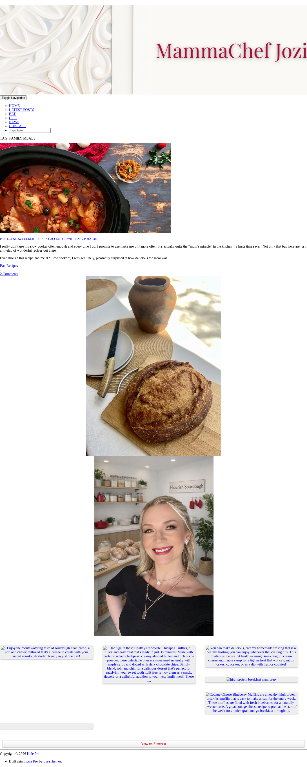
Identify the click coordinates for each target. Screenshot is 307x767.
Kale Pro (33, 754)
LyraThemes (52, 761)
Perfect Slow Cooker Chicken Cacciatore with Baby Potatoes (49, 239)
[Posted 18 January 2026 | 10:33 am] (148, 664)
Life (13, 118)
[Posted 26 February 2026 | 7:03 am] (46, 652)
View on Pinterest (153, 743)
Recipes (12, 266)
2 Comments (9, 274)
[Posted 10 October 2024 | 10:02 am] (251, 679)
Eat (12, 114)
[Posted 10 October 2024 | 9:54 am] (46, 726)
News (14, 122)
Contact (17, 126)
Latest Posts (21, 110)
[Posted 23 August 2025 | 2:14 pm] (251, 656)
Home (14, 106)
